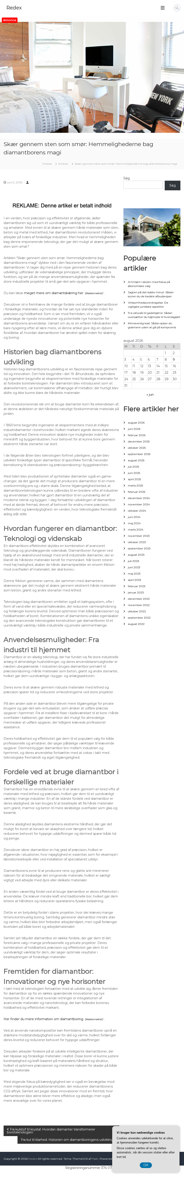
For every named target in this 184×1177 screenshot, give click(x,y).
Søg (126, 178)
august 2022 (136, 624)
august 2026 (136, 422)
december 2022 (139, 598)
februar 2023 (136, 586)
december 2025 (138, 441)
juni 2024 (134, 517)
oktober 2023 (137, 542)
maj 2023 (134, 573)
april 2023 (134, 580)
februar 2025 (136, 491)
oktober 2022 (137, 611)
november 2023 (139, 535)
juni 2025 (134, 473)
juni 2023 (134, 567)
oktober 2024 (137, 510)
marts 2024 (135, 529)
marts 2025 (135, 485)
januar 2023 (136, 592)
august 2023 (136, 554)
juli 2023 (133, 561)
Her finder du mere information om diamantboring (43, 1019)
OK (145, 1165)
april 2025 (134, 479)
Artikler (63, 163)
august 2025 (136, 460)
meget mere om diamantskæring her (53, 293)
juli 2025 (133, 466)
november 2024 (139, 504)
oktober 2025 (137, 447)
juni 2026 (134, 429)
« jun (150, 395)
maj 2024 (134, 523)
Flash (95, 1158)
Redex (14, 8)
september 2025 (139, 454)
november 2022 (139, 605)
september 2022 (139, 617)
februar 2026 (136, 435)
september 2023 (139, 548)
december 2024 (139, 498)
